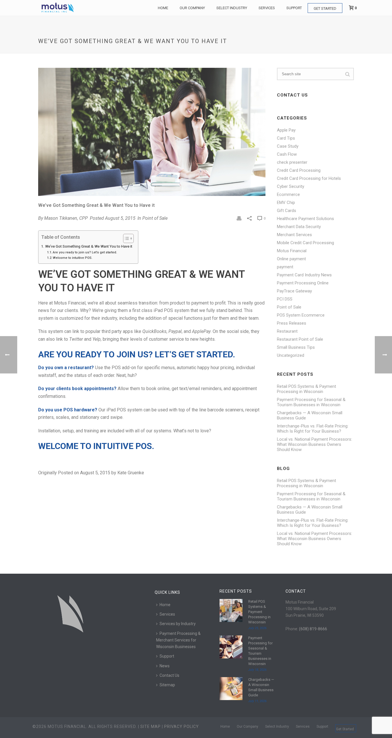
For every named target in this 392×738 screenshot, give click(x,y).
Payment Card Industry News (304, 275)
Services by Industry (178, 623)
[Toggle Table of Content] (125, 238)
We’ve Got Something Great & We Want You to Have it (88, 246)
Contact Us (169, 675)
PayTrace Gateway (294, 291)
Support (294, 8)
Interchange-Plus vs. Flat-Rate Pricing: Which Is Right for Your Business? (312, 428)
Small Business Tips (296, 347)
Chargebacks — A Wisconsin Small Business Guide (309, 415)
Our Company (192, 8)
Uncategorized (290, 355)
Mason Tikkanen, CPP (66, 218)
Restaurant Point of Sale (300, 339)
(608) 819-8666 (313, 629)
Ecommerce (288, 194)
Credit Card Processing (299, 170)
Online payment (291, 258)
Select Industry (231, 8)
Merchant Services (294, 234)
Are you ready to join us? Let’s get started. (85, 252)
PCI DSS (284, 299)
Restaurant (287, 331)
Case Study (287, 146)
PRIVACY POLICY (181, 726)
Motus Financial (291, 250)
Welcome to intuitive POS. (72, 258)
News (165, 666)
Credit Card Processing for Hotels (309, 178)
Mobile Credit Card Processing (305, 242)
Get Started (325, 8)
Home (163, 8)
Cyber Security (290, 186)
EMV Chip (286, 202)
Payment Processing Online (303, 283)
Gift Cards (286, 210)
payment (285, 266)
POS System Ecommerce (301, 315)
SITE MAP (150, 726)
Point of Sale (155, 218)
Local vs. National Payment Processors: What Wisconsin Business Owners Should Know (314, 444)
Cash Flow (287, 154)
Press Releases (291, 323)
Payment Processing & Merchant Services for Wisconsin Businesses (178, 640)
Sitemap (167, 685)
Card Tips (286, 138)
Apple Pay (286, 130)
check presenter (292, 162)
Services (267, 8)
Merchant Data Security (299, 226)
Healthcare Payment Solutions (305, 218)
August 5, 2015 (120, 218)
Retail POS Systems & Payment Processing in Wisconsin (306, 389)
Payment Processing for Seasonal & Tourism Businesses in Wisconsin (311, 402)
